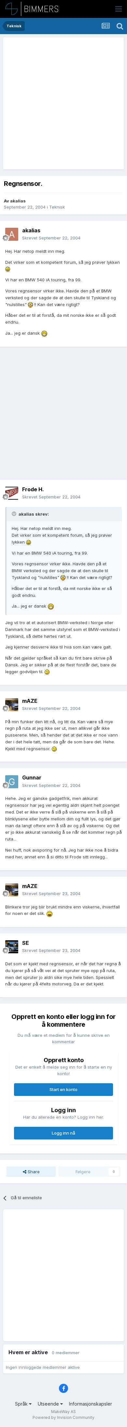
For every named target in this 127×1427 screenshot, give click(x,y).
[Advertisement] (63, 103)
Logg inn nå (63, 1133)
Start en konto (63, 1089)
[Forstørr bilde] (7, 268)
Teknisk (57, 207)
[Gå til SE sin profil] (11, 946)
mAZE (29, 701)
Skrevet (51, 237)
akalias (18, 200)
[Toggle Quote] (15, 513)
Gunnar (31, 777)
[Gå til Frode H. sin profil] (11, 493)
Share (33, 1171)
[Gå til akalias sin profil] (11, 234)
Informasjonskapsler (90, 1404)
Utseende (49, 1404)
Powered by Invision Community (63, 1417)
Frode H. (33, 489)
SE (25, 943)
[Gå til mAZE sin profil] (11, 704)
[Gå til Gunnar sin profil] (11, 781)
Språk (22, 1404)
